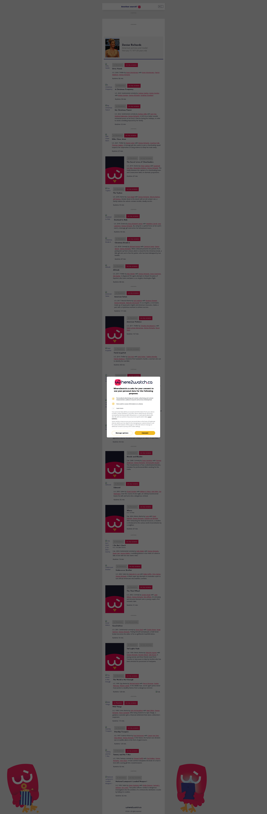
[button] (133, 408)
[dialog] (133, 407)
